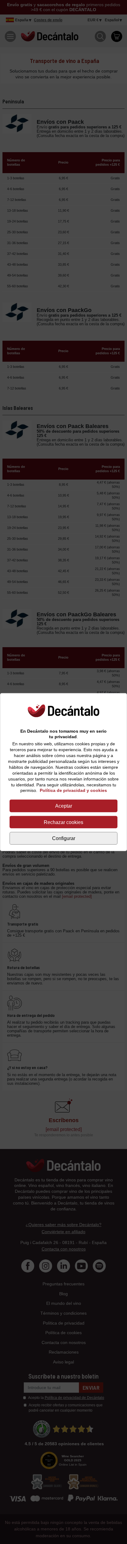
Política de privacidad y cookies (73, 790)
